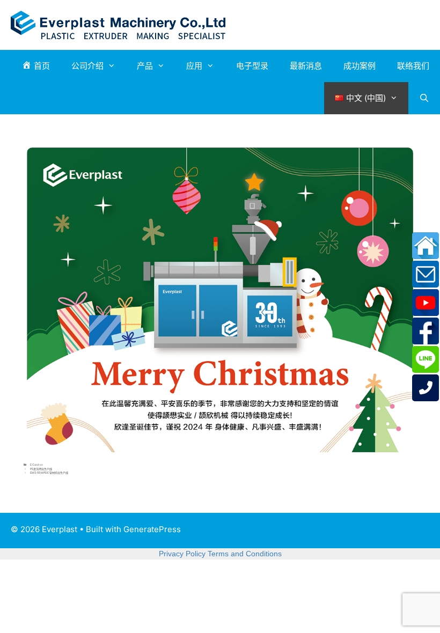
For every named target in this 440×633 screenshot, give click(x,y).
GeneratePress (152, 529)
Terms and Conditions (245, 553)
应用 (194, 66)
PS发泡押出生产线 (41, 468)
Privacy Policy (182, 553)
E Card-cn (36, 464)
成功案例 (359, 66)
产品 (145, 66)
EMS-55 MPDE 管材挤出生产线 (49, 472)
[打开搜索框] (424, 98)
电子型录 (252, 66)
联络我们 (413, 66)
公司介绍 (87, 66)
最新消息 (306, 66)
